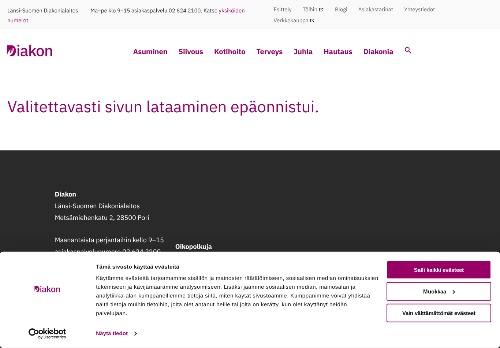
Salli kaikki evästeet (439, 270)
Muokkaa (434, 291)
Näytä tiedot (112, 333)
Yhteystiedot (419, 9)
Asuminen (150, 51)
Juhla (303, 51)
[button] (408, 51)
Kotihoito (229, 51)
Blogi (341, 9)
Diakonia (378, 51)
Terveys (269, 51)
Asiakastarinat (375, 9)
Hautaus (338, 51)
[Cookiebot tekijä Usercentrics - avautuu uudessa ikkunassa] (47, 333)
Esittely (282, 9)
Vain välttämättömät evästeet (438, 313)
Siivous (190, 51)
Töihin (310, 9)
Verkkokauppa (291, 20)
